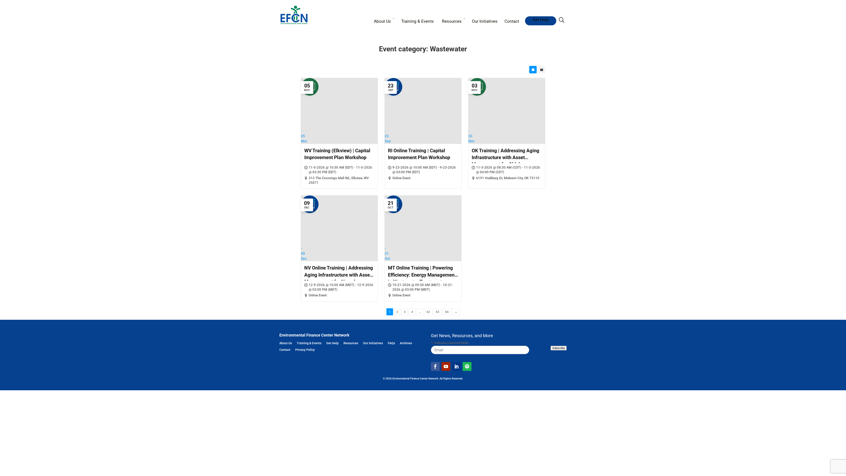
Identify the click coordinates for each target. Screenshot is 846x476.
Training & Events (417, 21)
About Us (382, 21)
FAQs (391, 343)
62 (428, 312)
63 (437, 312)
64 (447, 312)
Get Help (540, 19)
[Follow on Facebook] (435, 366)
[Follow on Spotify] (467, 366)
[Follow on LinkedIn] (456, 366)
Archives (406, 343)
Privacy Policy (305, 350)
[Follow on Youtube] (446, 366)
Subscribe (558, 348)
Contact (512, 21)
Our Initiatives (484, 21)
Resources (452, 21)
